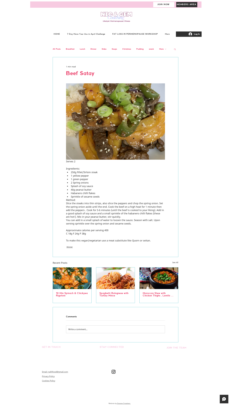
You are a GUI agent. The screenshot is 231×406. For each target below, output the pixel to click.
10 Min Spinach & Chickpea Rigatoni (72, 294)
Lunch (82, 49)
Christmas (126, 49)
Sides (104, 49)
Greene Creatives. (124, 403)
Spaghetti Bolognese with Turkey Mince (113, 294)
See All (175, 262)
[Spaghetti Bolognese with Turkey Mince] (115, 278)
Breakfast (70, 49)
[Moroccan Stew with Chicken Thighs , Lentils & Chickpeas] (159, 278)
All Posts (57, 49)
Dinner (93, 49)
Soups (114, 49)
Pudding (140, 49)
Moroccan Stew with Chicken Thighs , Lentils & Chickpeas (158, 294)
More (161, 49)
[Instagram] (113, 371)
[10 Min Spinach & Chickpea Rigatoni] (72, 278)
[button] (175, 49)
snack (151, 49)
